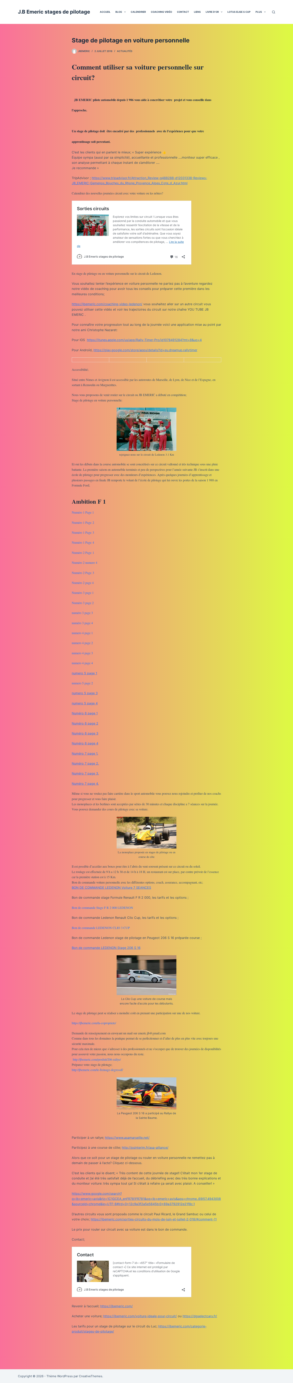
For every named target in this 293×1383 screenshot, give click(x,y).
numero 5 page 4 (85, 703)
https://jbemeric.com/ (116, 1306)
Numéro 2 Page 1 (83, 552)
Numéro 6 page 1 (85, 713)
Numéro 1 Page (81, 522)
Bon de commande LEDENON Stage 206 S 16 (106, 948)
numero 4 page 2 (82, 643)
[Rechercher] (273, 12)
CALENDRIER (138, 11)
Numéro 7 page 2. (85, 763)
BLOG (118, 11)
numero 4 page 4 (82, 663)
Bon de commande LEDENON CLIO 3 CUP (101, 928)
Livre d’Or (212, 11)
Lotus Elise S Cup (239, 11)
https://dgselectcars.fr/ (200, 1316)
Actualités (124, 51)
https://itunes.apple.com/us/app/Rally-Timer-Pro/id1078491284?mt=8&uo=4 (144, 340)
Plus (259, 11)
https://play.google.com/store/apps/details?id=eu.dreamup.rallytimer (145, 350)
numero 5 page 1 (84, 673)
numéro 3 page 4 (82, 623)
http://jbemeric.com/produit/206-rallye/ (97, 1059)
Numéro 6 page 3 (85, 733)
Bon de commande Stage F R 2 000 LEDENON (102, 907)
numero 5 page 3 (85, 693)
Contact (183, 11)
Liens (197, 11)
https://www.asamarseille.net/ (127, 1138)
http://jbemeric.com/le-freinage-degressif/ (97, 1070)
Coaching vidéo (161, 11)
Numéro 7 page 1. (85, 753)
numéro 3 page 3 (82, 613)
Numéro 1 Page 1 (83, 512)
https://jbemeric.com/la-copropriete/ (94, 1023)
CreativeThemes (90, 1376)
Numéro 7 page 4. (85, 784)
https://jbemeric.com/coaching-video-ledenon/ (107, 304)
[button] (125, 12)
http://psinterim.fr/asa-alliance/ (145, 1148)
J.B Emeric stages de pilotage (54, 12)
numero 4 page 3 (82, 653)
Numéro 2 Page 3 (83, 573)
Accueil (105, 11)
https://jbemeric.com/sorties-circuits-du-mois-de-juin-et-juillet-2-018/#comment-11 (154, 1219)
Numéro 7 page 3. (85, 773)
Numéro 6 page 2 (85, 723)
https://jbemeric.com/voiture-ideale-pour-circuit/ (140, 1316)
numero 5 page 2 (82, 683)
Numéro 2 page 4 (83, 583)
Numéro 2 (78, 562)
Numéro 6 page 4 (85, 743)
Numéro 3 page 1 (83, 592)
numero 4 (91, 562)
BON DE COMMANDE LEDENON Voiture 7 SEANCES (111, 888)
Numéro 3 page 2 (83, 603)
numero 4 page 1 (82, 633)
